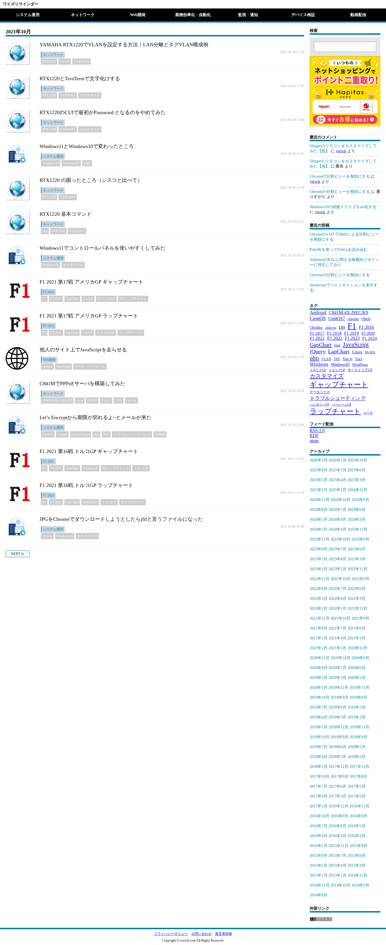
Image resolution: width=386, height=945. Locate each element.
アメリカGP (106, 299)
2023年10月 (340, 539)
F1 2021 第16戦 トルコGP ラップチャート (86, 485)
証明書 (160, 434)
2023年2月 (319, 569)
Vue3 (358, 359)
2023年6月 (356, 549)
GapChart (72, 299)
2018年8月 (358, 737)
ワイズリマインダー (20, 4)
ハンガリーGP (319, 404)
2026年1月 (337, 460)
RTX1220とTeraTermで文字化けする (80, 78)
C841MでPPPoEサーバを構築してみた (82, 383)
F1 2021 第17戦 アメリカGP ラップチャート (89, 316)
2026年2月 (319, 460)
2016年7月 (319, 826)
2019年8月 (358, 697)
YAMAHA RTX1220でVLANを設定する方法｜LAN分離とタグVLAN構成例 (124, 44)
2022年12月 (357, 569)
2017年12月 (338, 767)
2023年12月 (357, 529)
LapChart (72, 333)
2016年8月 (358, 816)
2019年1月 (319, 727)
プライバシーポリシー (171, 934)
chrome (47, 367)
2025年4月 (337, 480)
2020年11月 (319, 658)
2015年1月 (337, 875)
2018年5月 (356, 747)
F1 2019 (351, 333)
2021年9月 (360, 618)
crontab (62, 434)
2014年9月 (360, 885)
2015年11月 (338, 846)
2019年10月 (319, 697)
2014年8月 (319, 895)
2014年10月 (340, 885)
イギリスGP (318, 370)
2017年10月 (319, 776)
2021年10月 (340, 618)
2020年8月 (319, 668)
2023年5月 (319, 559)
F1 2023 (352, 338)
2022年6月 (356, 589)
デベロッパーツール (90, 367)
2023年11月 (319, 539)
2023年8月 (319, 549)
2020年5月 (319, 678)
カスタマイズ (90, 95)
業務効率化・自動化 (193, 15)
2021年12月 (357, 608)
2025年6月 (356, 470)
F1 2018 (334, 333)
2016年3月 (337, 836)
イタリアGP (337, 370)
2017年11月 (359, 767)
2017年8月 (358, 776)
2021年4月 (337, 638)
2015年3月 (356, 865)
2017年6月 (337, 786)
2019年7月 (319, 707)
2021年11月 (319, 618)
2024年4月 (337, 519)
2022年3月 (356, 598)
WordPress (360, 365)
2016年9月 (339, 816)
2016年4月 (319, 836)
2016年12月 (338, 806)
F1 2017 (317, 333)
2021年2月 (319, 648)
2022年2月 (319, 608)
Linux (357, 352)
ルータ (131, 400)
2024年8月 (319, 510)
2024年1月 (337, 529)
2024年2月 (319, 529)
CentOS (47, 434)
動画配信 (358, 15)
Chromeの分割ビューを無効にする (340, 176)
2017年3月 (337, 796)
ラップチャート (131, 333)
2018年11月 (359, 727)
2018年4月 (319, 757)
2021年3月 (356, 638)
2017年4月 (319, 796)
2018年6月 (337, 747)
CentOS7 (336, 318)
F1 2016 (366, 327)
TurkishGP (90, 468)
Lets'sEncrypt (80, 434)
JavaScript (63, 367)
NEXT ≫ (17, 554)
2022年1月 (337, 608)
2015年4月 (337, 865)
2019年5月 (356, 707)
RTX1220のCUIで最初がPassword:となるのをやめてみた (103, 112)
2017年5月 (356, 786)
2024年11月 (319, 500)
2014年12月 (357, 875)
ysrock (341, 151)
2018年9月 (339, 737)
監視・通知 (248, 15)
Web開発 (138, 15)
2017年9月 (339, 776)
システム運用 (28, 15)
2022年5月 (319, 598)
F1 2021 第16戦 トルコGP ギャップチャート (89, 451)
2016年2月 (356, 836)
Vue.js (347, 359)
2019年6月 (337, 707)
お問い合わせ (201, 934)
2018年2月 (356, 757)
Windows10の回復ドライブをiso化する (343, 207)
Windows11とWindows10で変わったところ (87, 146)
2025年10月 (357, 460)
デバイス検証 (303, 15)
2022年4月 (337, 598)
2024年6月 (356, 510)
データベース (320, 392)
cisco (79, 400)
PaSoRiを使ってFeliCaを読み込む (339, 249)
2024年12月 (357, 490)
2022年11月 (319, 579)
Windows (319, 364)
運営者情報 (223, 934)
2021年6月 (356, 628)
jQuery (318, 351)
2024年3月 (356, 519)
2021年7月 (337, 628)
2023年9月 (360, 539)
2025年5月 (319, 480)
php (44, 231)
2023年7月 (337, 549)
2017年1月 (319, 806)
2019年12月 (338, 687)
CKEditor (316, 327)
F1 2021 (48, 292)
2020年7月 (337, 668)
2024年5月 (319, 519)
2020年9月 (360, 658)
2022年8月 (319, 589)
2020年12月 (357, 648)
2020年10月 (340, 658)
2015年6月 (356, 855)
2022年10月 (340, 579)
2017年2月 (356, 796)
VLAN (65, 62)
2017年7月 (319, 786)
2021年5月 (319, 638)
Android (318, 312)
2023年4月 (337, 559)
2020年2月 (356, 678)
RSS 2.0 (317, 430)
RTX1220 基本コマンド (66, 214)
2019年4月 (319, 717)
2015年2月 (319, 875)
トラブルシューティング (132, 434)
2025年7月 (337, 470)
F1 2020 (368, 333)
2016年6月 (337, 826)
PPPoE (92, 400)
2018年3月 (337, 757)
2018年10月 (319, 737)
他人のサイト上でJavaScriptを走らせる (83, 349)
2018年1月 (319, 767)
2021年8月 (319, 628)
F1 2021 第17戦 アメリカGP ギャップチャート (91, 282)
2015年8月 (319, 855)
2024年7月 (337, 510)
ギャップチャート (133, 299)
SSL (106, 434)
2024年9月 (360, 500)
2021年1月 (337, 648)
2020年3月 (337, 678)
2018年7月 (319, 747)
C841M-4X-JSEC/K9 (57, 400)
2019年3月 (337, 717)
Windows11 (71, 163)
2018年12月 (338, 727)
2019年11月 (359, 687)
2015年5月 (319, 865)
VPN (118, 400)
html (337, 345)
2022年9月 (360, 579)
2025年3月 (356, 480)
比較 (87, 163)
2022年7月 (337, 589)
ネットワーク (83, 15)
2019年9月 (339, 697)
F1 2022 (334, 338)
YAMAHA (81, 62)
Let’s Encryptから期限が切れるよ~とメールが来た (95, 417)
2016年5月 (356, 826)
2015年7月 (337, 855)
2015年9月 (358, 846)
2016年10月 (319, 816)
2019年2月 (356, 717)
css (342, 327)
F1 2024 (369, 338)
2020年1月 (319, 687)
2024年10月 (340, 500)
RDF (314, 435)
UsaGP (88, 299)
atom (314, 440)
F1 (44, 299)
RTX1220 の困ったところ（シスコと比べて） (91, 180)
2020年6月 (356, 668)
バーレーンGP (341, 404)
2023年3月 (356, 559)
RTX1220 (49, 62)
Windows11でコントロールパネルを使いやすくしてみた (102, 248)
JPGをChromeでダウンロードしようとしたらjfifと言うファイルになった (121, 519)
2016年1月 (319, 846)
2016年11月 (359, 806)
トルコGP (141, 468)
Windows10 (50, 163)
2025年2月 (319, 490)
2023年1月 (337, 569)
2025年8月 (319, 470)
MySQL (370, 352)
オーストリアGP (360, 370)
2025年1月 (337, 490)
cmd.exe (330, 327)
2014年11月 (319, 885)
